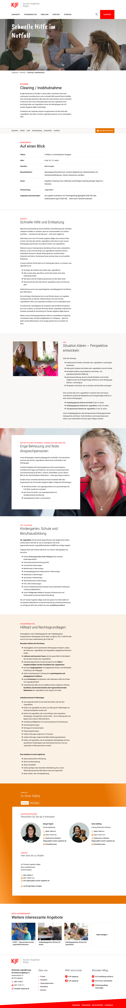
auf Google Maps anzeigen (32, 886)
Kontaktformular (51, 844)
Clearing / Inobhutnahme (36, 72)
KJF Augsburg (73, 976)
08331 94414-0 (50, 831)
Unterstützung (37, 130)
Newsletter (44, 986)
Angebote (16, 14)
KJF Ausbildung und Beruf (104, 976)
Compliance (109, 1005)
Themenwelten (30, 14)
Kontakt (56, 14)
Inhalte (22, 130)
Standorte (43, 980)
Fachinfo (57, 130)
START (53, 545)
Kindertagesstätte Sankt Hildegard (41, 557)
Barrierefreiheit (97, 1005)
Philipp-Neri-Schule (36, 592)
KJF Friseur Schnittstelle (103, 981)
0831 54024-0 (28, 875)
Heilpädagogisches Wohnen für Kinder (79, 402)
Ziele (28, 130)
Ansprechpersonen (46, 983)
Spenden (67, 14)
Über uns (45, 14)
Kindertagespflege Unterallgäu (101, 986)
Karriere (107, 14)
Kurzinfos (15, 130)
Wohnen (23, 72)
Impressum (76, 1005)
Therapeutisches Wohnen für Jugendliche (80, 409)
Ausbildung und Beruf (57, 605)
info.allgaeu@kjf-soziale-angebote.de (36, 881)
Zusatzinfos (48, 130)
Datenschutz (86, 1005)
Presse (42, 976)
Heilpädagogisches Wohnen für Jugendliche (81, 405)
